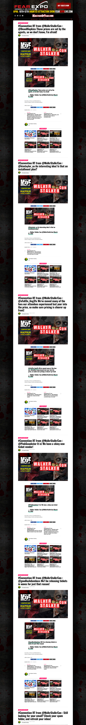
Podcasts (49, 19)
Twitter (34, 247)
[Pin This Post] (46, 68)
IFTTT (32, 247)
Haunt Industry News (34, 19)
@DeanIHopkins (33, 90)
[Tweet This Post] (40, 68)
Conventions (45, 19)
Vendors (40, 19)
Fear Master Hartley (25, 35)
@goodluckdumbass (34, 642)
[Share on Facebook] (33, 68)
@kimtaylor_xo (32, 227)
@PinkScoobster (33, 505)
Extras (54, 19)
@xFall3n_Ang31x (33, 368)
